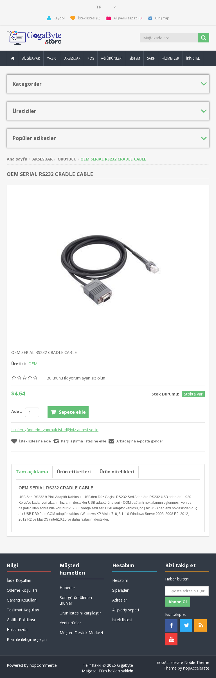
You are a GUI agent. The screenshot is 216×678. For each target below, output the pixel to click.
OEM (32, 363)
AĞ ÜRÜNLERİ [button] (111, 58)
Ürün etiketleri (74, 472)
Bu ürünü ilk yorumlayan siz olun (75, 378)
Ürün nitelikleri (117, 472)
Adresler (119, 600)
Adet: (16, 411)
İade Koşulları (19, 580)
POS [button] (90, 58)
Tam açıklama (32, 472)
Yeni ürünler (70, 622)
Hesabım (120, 580)
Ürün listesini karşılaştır (80, 613)
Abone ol (177, 601)
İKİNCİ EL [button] (193, 58)
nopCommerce (43, 665)
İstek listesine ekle (35, 441)
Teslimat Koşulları (23, 610)
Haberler (67, 587)
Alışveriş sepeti (125, 610)
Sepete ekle (72, 412)
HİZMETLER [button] (170, 58)
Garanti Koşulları (22, 600)
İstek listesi (122, 619)
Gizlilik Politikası (21, 619)
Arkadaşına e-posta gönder (139, 441)
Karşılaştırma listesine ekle (83, 441)
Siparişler (120, 590)
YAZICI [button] (52, 58)
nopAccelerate (196, 668)
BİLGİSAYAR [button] (31, 58)
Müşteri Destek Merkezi (81, 632)
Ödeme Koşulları (22, 590)
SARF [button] (151, 58)
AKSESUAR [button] (72, 58)
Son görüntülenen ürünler (76, 600)
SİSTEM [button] (134, 58)
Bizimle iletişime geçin (27, 639)
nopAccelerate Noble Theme (183, 662)
